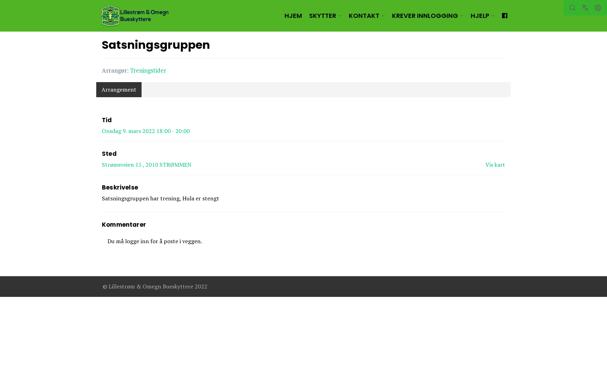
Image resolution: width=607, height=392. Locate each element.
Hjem (293, 15)
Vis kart (495, 164)
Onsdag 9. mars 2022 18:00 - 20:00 (146, 131)
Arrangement (119, 89)
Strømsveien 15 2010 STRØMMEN (146, 164)
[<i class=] (504, 16)
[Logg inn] (598, 7)
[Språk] (585, 7)
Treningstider (148, 70)
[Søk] (572, 7)
